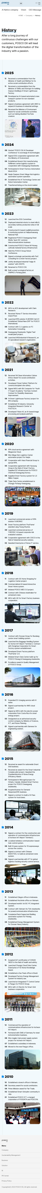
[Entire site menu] (21, 3)
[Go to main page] (5, 3)
